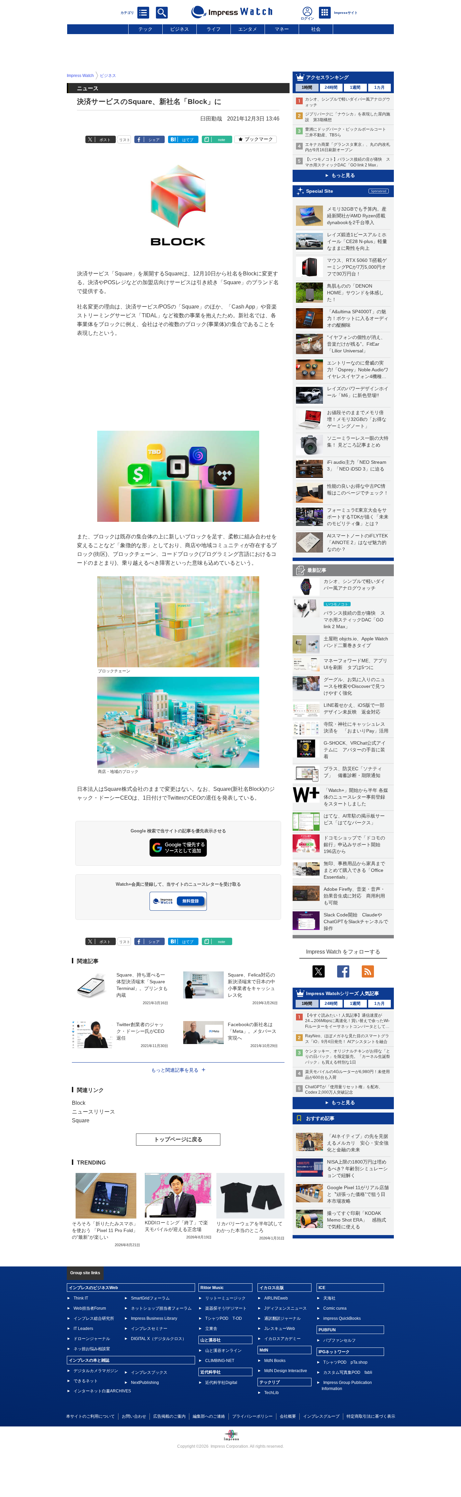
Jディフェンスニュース (285, 1308)
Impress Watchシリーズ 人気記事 (342, 993)
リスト (124, 140)
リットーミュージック (225, 1298)
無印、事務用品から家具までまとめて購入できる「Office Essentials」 (354, 870)
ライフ (214, 29)
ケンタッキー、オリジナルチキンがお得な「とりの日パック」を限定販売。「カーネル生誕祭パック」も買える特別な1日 (347, 1057)
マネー (282, 29)
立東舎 (211, 1328)
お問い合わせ (134, 1416)
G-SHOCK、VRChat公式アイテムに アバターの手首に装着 (355, 749)
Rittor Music (212, 1287)
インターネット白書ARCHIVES (102, 1391)
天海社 (329, 1298)
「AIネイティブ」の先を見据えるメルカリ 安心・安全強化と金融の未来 (357, 1142)
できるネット (86, 1381)
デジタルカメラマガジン (96, 1370)
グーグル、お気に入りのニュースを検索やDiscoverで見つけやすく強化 (354, 686)
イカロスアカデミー (282, 1338)
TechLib (271, 1392)
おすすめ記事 (320, 1118)
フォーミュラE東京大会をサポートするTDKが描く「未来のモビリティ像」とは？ (357, 516)
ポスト (105, 140)
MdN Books (275, 1360)
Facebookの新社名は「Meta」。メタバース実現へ (252, 1031)
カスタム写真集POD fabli (347, 1372)
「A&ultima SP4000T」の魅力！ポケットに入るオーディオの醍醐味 (357, 318)
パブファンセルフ (339, 1340)
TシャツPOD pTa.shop (345, 1362)
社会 (316, 29)
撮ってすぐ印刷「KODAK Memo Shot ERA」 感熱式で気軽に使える (356, 1219)
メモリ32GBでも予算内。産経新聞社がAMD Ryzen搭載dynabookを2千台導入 (356, 215)
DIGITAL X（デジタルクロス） (158, 1338)
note (221, 140)
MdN (264, 1350)
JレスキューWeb (279, 1328)
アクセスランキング (327, 77)
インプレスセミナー (149, 1328)
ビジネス (179, 29)
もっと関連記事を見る (174, 1070)
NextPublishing (145, 1382)
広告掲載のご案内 (169, 1416)
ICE (322, 1287)
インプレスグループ (321, 1416)
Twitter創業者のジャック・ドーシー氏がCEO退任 (140, 1031)
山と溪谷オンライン (223, 1350)
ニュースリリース (93, 1112)
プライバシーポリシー (252, 1416)
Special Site (319, 191)
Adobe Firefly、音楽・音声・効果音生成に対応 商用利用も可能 (354, 895)
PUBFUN (327, 1330)
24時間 (331, 87)
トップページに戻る (178, 1139)
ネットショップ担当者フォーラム (161, 1308)
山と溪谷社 (210, 1340)
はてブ (187, 140)
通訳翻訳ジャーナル (282, 1318)
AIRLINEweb (276, 1298)
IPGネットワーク (334, 1351)
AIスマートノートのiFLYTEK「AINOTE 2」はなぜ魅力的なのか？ (357, 542)
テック (145, 29)
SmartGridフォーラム (150, 1298)
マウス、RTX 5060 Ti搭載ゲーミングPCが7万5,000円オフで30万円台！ (357, 267)
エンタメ (247, 29)
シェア (154, 140)
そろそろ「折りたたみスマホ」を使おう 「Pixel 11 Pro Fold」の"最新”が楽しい (105, 1230)
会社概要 (288, 1416)
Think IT (81, 1298)
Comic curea (335, 1308)
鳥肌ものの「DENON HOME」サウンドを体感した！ (355, 292)
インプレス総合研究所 (94, 1318)
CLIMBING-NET (219, 1360)
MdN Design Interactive (285, 1370)
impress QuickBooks (342, 1318)
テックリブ (270, 1382)
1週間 (355, 87)
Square (80, 1120)
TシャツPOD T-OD (223, 1318)
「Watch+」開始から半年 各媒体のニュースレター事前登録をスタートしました (356, 796)
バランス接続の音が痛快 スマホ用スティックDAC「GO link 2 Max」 (354, 619)
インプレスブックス (149, 1372)
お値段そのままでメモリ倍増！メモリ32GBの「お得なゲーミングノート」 (356, 419)
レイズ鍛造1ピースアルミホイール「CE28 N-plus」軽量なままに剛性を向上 (357, 241)
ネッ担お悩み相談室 (92, 1348)
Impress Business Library (154, 1318)
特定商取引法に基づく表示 (371, 1416)
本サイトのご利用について (90, 1416)
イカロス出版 (272, 1287)
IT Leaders (83, 1328)
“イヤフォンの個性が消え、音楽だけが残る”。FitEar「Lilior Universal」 (356, 344)
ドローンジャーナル (92, 1338)
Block (78, 1103)
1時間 (307, 87)
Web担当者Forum (90, 1308)
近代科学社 (210, 1372)
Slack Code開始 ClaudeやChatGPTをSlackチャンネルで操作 (356, 921)
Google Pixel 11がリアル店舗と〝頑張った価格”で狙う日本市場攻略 (358, 1194)
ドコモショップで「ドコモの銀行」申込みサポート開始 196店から (354, 844)
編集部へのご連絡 (209, 1416)
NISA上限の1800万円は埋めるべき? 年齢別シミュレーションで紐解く (357, 1168)
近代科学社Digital (221, 1382)
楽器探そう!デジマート (226, 1308)
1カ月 (379, 87)
